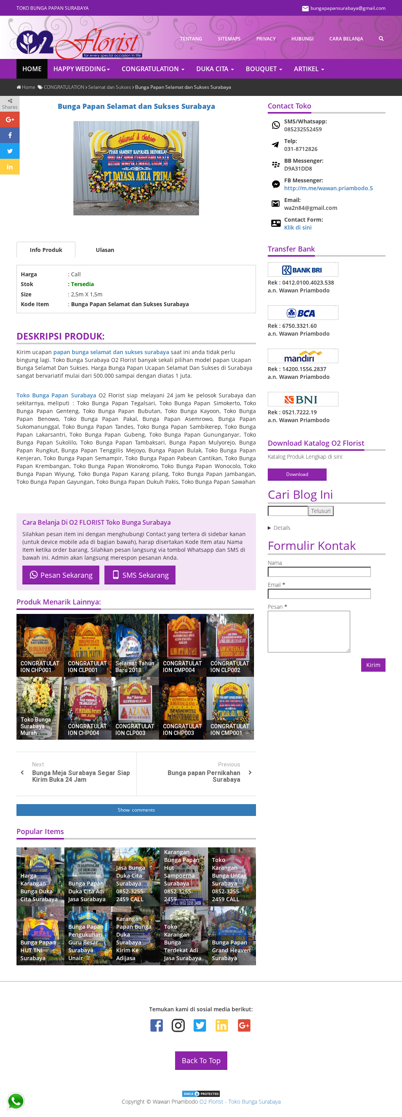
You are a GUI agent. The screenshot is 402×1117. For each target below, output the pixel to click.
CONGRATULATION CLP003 (135, 729)
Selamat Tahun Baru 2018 (134, 666)
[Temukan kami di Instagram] (178, 1025)
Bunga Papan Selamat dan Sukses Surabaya (136, 106)
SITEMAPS (229, 38)
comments (143, 810)
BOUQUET (262, 68)
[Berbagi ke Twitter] (10, 151)
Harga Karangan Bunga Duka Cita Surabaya (39, 887)
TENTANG (191, 38)
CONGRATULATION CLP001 (87, 666)
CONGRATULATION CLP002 (230, 666)
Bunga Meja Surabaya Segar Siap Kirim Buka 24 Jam (81, 776)
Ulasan (105, 250)
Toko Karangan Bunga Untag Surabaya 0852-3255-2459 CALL (229, 879)
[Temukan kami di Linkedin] (222, 1025)
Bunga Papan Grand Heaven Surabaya (231, 950)
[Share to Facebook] (10, 135)
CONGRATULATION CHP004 (87, 729)
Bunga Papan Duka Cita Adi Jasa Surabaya (87, 891)
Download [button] (297, 474)
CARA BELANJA (346, 38)
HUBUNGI (302, 38)
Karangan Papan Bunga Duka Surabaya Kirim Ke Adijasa (134, 938)
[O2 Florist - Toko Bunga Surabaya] (79, 38)
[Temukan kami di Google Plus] (244, 1025)
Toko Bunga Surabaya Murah (35, 726)
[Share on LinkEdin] (10, 167)
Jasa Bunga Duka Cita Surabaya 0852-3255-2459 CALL (130, 883)
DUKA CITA (213, 68)
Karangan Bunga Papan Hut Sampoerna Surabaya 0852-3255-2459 (181, 875)
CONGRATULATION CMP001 (230, 729)
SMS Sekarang (145, 575)
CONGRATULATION (151, 68)
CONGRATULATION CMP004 (182, 666)
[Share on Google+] (10, 119)
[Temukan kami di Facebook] (156, 1025)
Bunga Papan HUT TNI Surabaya (38, 950)
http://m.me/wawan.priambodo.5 (328, 188)
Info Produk (46, 250)
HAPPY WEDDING (79, 68)
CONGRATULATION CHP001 (40, 666)
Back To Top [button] (201, 1060)
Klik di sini (298, 227)
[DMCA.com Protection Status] (201, 1093)
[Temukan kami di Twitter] (200, 1025)
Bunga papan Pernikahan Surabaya (204, 776)
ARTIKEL (307, 68)
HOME (32, 68)
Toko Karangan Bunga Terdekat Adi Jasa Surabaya (182, 942)
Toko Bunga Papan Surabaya (56, 395)
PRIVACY (266, 38)
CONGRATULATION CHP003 (182, 729)
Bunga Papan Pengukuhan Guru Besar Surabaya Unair (86, 942)
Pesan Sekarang (65, 575)
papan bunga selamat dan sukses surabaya (111, 352)
